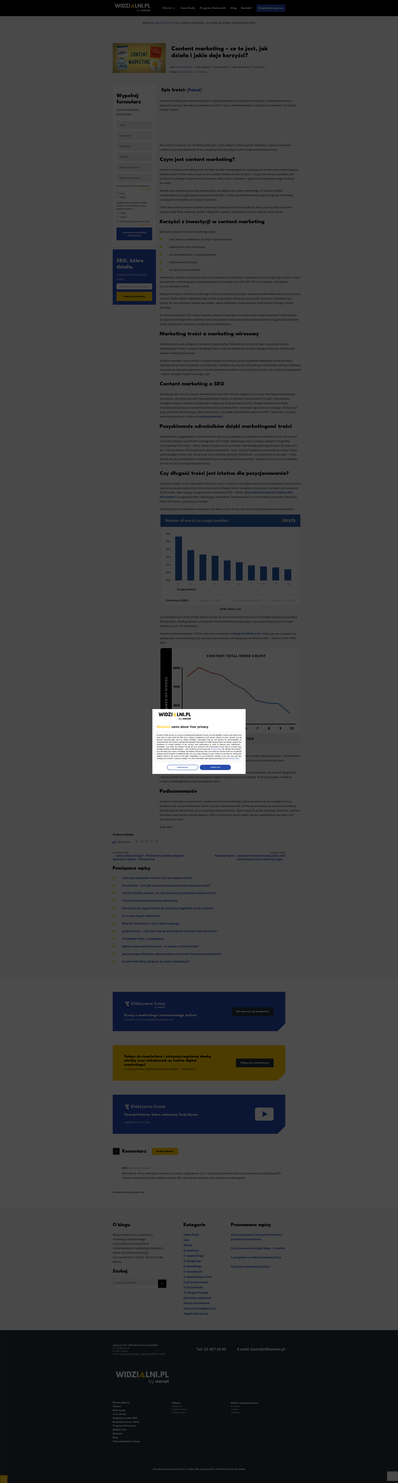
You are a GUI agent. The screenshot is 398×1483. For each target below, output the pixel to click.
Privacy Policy (216, 749)
